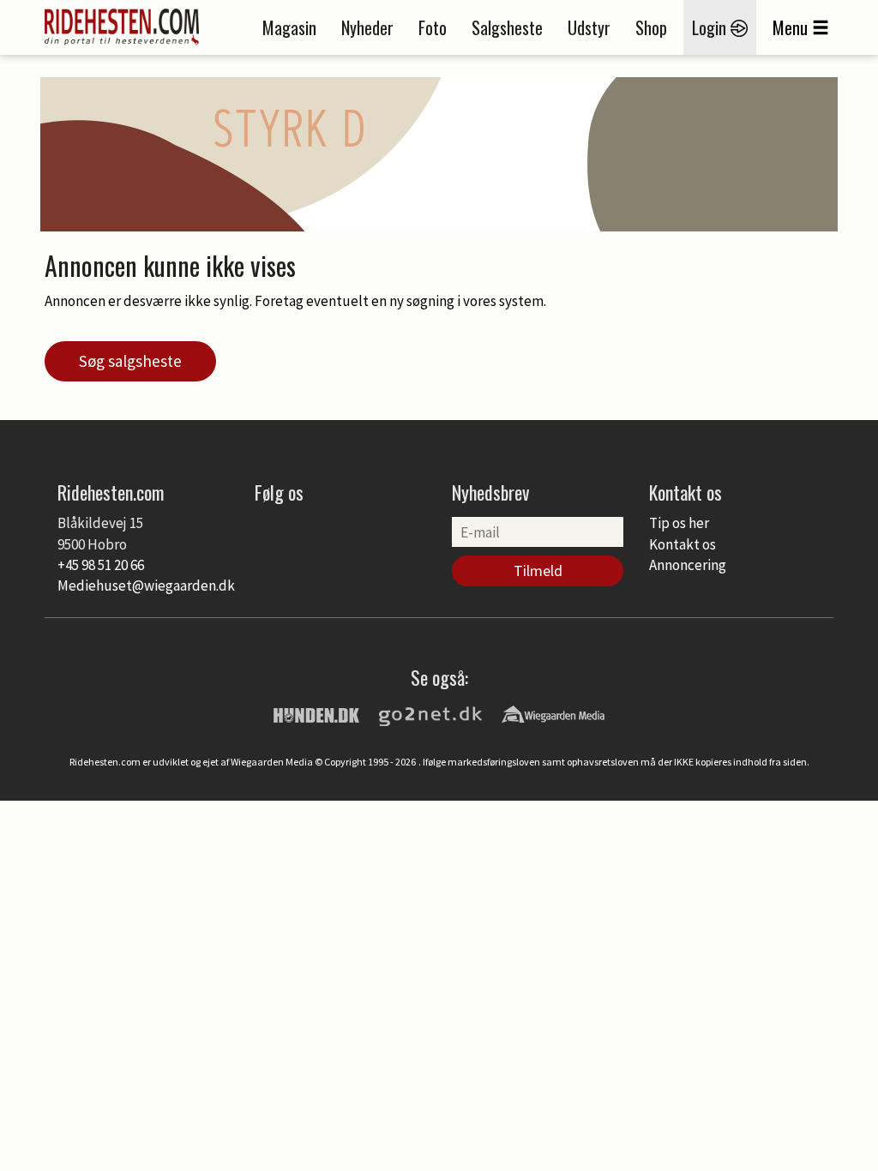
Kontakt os (682, 544)
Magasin (289, 27)
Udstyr (589, 27)
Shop (651, 27)
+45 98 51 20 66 (100, 564)
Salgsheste (507, 27)
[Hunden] (316, 713)
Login (711, 27)
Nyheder (367, 27)
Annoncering (687, 564)
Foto (432, 27)
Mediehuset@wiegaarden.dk (146, 585)
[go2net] (430, 713)
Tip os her (679, 522)
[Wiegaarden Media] (553, 713)
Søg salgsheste (130, 361)
